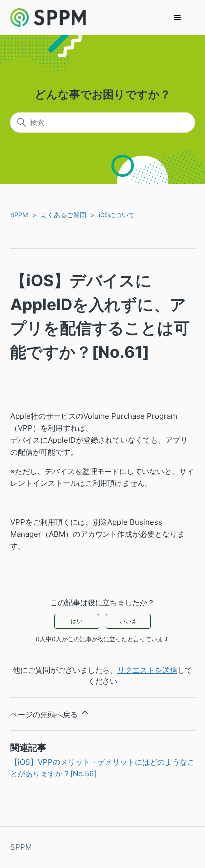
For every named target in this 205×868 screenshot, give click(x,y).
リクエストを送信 (147, 670)
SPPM (19, 215)
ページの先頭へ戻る (45, 714)
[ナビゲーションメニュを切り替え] (177, 18)
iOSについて (117, 215)
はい (77, 621)
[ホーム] (48, 17)
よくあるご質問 (63, 215)
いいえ (128, 621)
